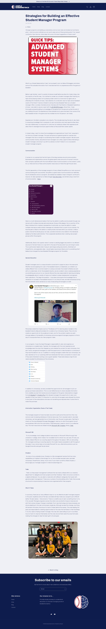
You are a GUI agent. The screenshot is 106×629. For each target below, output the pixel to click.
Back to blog (54, 570)
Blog (12, 604)
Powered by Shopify (59, 623)
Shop (12, 602)
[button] (87, 7)
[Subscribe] (65, 589)
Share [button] (28, 27)
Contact (13, 607)
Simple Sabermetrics (50, 623)
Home (12, 599)
